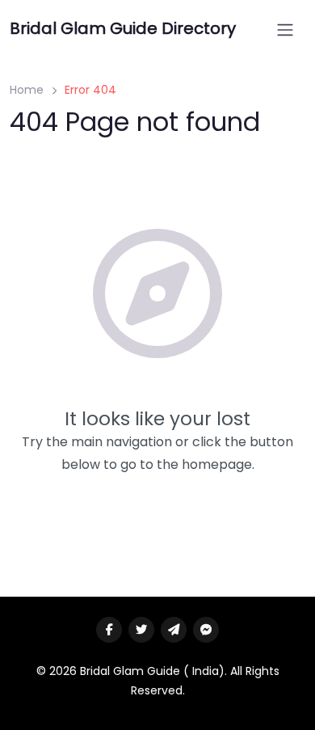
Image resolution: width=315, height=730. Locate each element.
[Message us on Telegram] (174, 630)
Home (27, 90)
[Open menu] (285, 30)
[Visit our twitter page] (141, 630)
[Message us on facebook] (206, 630)
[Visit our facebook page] (109, 630)
